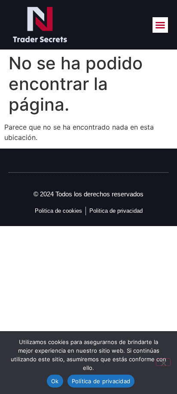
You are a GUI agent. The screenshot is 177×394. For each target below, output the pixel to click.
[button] (160, 25)
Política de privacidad (101, 381)
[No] (163, 362)
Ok (55, 381)
